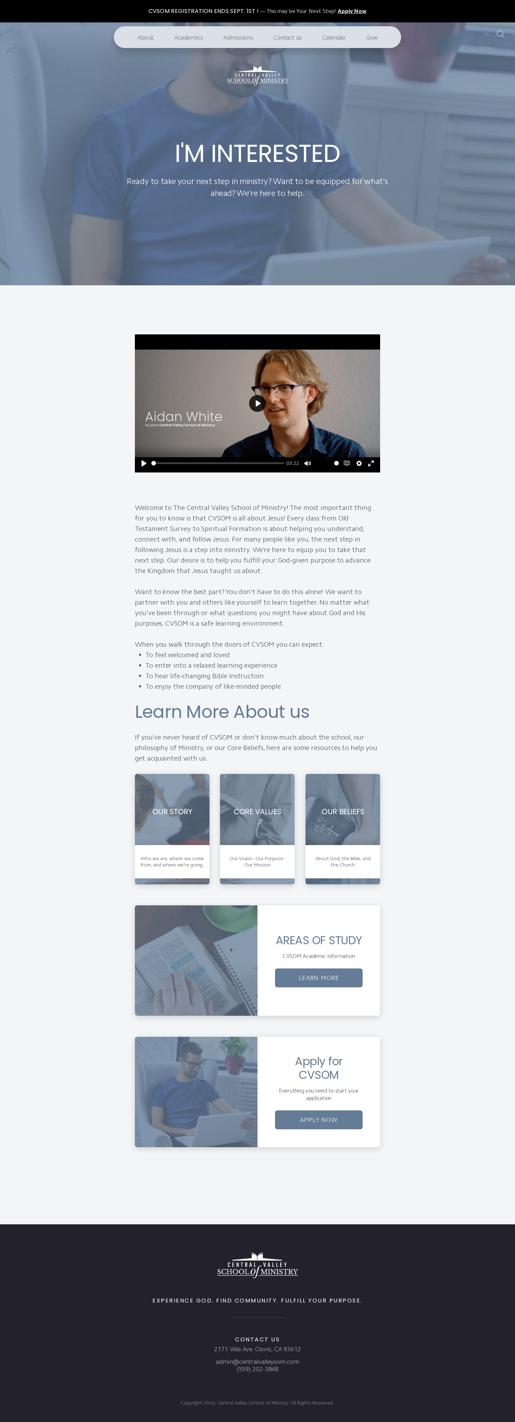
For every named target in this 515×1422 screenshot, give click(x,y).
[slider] (217, 463)
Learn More (319, 978)
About (145, 37)
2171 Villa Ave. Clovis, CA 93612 (257, 1349)
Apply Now (319, 1119)
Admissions (238, 37)
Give (372, 37)
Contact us (287, 37)
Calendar (334, 37)
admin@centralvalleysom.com (257, 1362)
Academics (188, 37)
